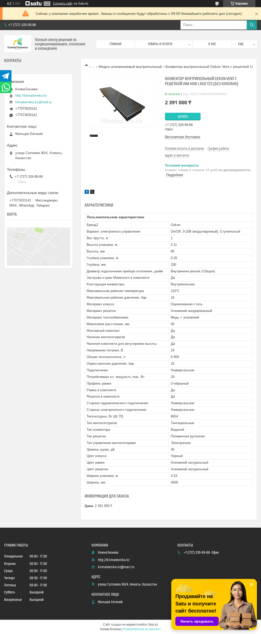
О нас (212, 44)
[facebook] (87, 193)
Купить (183, 117)
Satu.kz (153, 624)
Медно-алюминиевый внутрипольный (130, 67)
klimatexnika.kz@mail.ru (33, 102)
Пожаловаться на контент (142, 629)
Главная (115, 44)
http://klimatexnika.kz (31, 95)
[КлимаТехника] (17, 44)
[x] (92, 193)
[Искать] (252, 25)
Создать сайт (63, 3)
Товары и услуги (160, 44)
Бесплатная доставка (182, 137)
